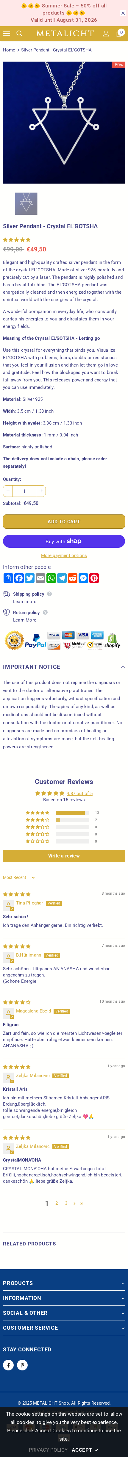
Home (9, 50)
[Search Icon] (24, 33)
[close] (123, 13)
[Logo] (65, 33)
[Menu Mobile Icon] (6, 33)
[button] (16, 239)
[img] (16, 894)
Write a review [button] (64, 856)
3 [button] (66, 1203)
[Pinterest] (22, 1365)
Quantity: (12, 479)
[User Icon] (106, 34)
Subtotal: (12, 503)
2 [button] (56, 1203)
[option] (64, 123)
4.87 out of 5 (80, 793)
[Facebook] (8, 1365)
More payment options (64, 555)
